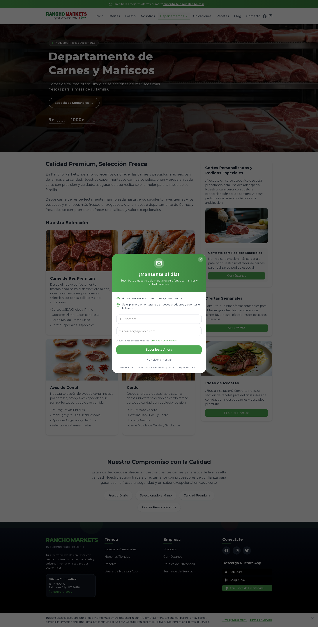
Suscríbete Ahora (159, 349)
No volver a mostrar (159, 359)
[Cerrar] (200, 259)
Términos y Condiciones (162, 340)
